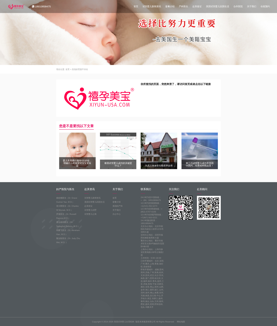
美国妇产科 (118, 206)
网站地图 (181, 322)
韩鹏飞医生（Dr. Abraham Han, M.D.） (68, 232)
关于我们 (251, 6)
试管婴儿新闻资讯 (152, 6)
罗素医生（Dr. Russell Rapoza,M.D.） (66, 216)
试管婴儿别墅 (90, 210)
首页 (136, 6)
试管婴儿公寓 (90, 214)
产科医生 (183, 6)
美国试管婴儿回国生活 (217, 6)
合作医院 (238, 6)
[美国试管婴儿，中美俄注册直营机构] (16, 6)
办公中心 (117, 214)
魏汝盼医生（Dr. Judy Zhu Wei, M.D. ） (68, 240)
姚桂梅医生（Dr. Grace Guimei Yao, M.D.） (66, 200)
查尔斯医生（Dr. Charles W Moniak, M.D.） (67, 208)
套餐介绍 (170, 6)
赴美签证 (197, 6)
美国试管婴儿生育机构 (124, 322)
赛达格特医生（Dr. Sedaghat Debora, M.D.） (68, 224)
